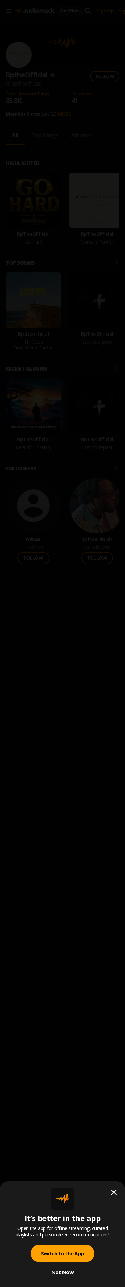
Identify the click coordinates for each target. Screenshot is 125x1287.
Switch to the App (62, 1253)
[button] (62, 643)
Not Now (62, 1272)
